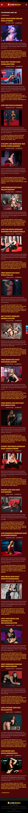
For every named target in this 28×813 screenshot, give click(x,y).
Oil (20, 54)
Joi (6, 54)
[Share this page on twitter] (27, 326)
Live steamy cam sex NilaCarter (10, 709)
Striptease (4, 57)
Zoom (19, 57)
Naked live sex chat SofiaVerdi (10, 491)
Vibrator (15, 57)
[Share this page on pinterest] (27, 333)
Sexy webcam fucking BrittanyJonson (11, 665)
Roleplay (23, 54)
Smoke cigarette (5, 56)
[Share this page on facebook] (27, 329)
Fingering (23, 53)
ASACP (13, 805)
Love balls (16, 54)
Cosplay (13, 52)
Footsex (3, 54)
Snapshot (12, 56)
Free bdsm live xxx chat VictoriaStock (12, 404)
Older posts (5, 15)
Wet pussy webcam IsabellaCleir (10, 317)
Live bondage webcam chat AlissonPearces (14, 534)
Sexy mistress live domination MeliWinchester (10, 621)
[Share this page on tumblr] (27, 331)
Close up (8, 52)
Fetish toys (18, 53)
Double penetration (9, 53)
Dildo (2, 53)
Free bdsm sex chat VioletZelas (10, 274)
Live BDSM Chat (18, 23)
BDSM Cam (3, 1)
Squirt (19, 56)
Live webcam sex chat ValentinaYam (11, 188)
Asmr (10, 50)
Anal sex (6, 50)
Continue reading (12, 48)
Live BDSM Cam (14, 1)
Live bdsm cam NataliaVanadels (9, 752)
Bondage (14, 50)
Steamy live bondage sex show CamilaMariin (13, 145)
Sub (8, 57)
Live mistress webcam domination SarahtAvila (13, 230)
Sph (16, 56)
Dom (2, 96)
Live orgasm (10, 54)
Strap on (24, 56)
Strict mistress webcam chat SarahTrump (13, 447)
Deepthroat (23, 52)
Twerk (11, 57)
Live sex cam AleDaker (11, 105)
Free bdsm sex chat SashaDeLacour (10, 361)
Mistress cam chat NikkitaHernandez (10, 578)
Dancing (17, 52)
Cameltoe (3, 52)
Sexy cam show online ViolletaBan (11, 19)
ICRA (17, 805)
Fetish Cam (8, 1)
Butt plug (19, 50)
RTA (11, 805)
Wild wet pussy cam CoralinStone (10, 63)
